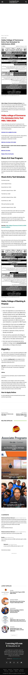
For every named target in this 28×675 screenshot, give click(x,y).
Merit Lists (6, 671)
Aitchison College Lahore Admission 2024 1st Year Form (21, 415)
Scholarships (13, 502)
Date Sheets (21, 671)
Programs (11, 671)
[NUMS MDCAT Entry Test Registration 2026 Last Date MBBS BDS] (5, 629)
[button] (2, 2)
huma (4, 46)
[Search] (26, 2)
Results (11, 618)
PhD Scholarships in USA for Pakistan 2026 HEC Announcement (14, 505)
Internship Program (14, 474)
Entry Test (6, 35)
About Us (5, 669)
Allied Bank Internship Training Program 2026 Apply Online (14, 476)
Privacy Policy (16, 669)
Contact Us (10, 669)
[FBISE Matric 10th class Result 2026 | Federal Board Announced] (5, 620)
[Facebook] (6, 662)
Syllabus (16, 671)
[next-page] (4, 510)
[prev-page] (2, 510)
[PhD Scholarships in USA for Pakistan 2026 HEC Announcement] (14, 494)
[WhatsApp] (17, 662)
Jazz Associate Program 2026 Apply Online (14, 448)
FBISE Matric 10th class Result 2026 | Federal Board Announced (18, 620)
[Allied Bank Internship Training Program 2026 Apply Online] (14, 465)
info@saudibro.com (16, 658)
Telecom (11, 590)
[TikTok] (14, 662)
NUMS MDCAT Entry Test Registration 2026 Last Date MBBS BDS (17, 630)
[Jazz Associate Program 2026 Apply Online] (14, 437)
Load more (13, 635)
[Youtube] (21, 662)
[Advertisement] (14, 20)
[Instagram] (10, 662)
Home (2, 35)
